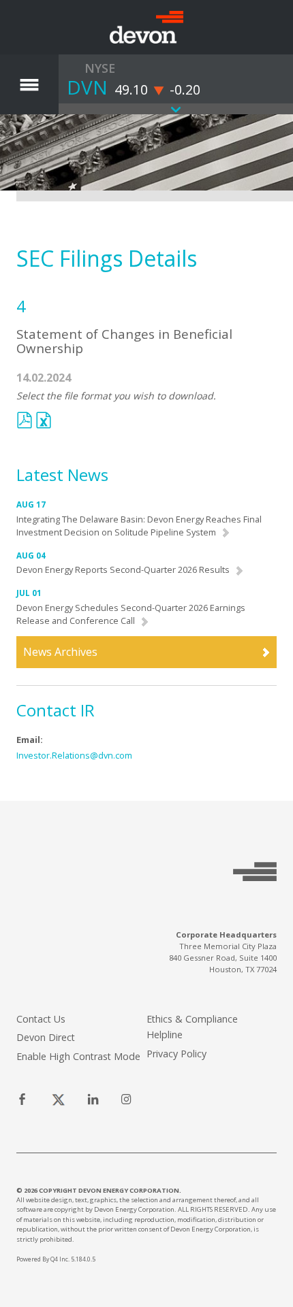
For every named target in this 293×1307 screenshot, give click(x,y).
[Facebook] (22, 1100)
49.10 (131, 89)
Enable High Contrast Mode (78, 1056)
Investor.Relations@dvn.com (74, 755)
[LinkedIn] (93, 1100)
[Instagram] (126, 1100)
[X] (57, 1100)
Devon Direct (45, 1037)
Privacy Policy (176, 1053)
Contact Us (40, 1018)
